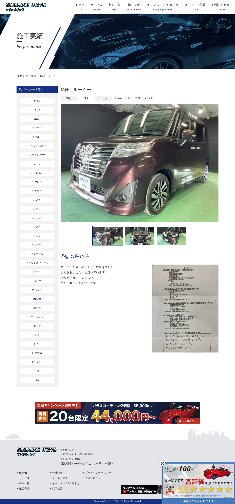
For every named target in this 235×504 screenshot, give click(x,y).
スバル (37, 208)
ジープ (37, 163)
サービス (24, 478)
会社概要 (57, 472)
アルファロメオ (37, 145)
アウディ (37, 127)
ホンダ (37, 308)
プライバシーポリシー (98, 472)
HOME (23, 472)
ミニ (37, 334)
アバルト (37, 136)
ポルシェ (37, 289)
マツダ (37, 325)
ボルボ (37, 298)
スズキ (37, 199)
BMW (37, 100)
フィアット (37, 244)
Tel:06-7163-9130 (71, 458)
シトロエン (37, 172)
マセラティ (37, 316)
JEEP (37, 118)
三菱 (37, 371)
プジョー (37, 271)
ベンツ (37, 280)
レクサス (37, 352)
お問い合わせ (93, 478)
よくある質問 (60, 478)
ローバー (37, 362)
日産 (37, 380)
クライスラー (37, 154)
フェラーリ (37, 253)
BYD (37, 109)
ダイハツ (37, 217)
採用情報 (57, 488)
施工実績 (31, 76)
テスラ (37, 226)
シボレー (37, 181)
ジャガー (37, 190)
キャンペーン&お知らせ (65, 483)
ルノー (37, 343)
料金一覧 (24, 483)
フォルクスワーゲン (37, 262)
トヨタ (37, 235)
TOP (19, 76)
